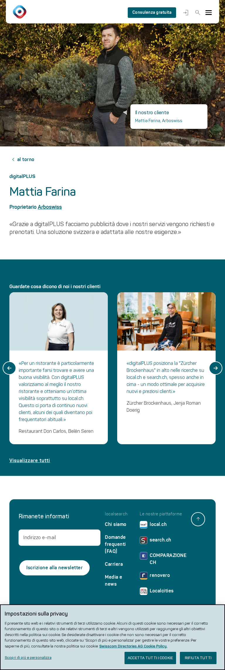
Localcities (162, 591)
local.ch (158, 524)
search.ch (160, 540)
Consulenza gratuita (152, 12)
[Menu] (208, 12)
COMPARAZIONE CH (168, 559)
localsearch (116, 514)
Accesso (184, 13)
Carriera (114, 564)
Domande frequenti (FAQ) (115, 544)
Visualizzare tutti (29, 460)
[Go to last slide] (9, 368)
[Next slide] (215, 368)
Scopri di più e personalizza (28, 657)
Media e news (113, 580)
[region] (112, 637)
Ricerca (196, 13)
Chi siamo (116, 524)
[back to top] (198, 519)
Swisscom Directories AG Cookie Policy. (133, 646)
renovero (160, 575)
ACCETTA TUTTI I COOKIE (150, 658)
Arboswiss (50, 207)
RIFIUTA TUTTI (198, 658)
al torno (26, 159)
